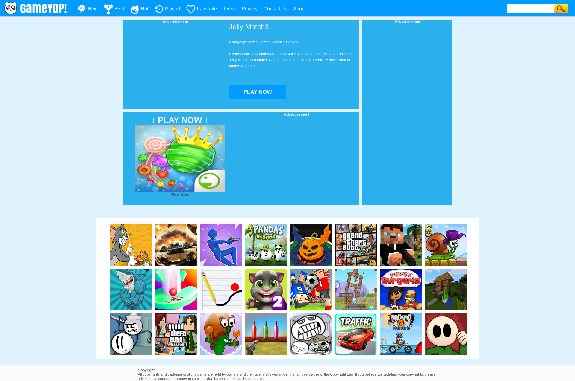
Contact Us (275, 8)
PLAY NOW (257, 92)
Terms (229, 8)
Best (119, 8)
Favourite (207, 8)
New (93, 8)
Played (172, 8)
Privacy (250, 8)
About (299, 8)
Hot (144, 8)
